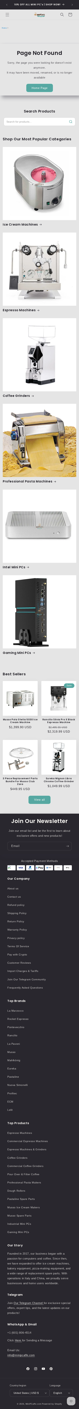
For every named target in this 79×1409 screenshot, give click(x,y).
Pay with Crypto (17, 954)
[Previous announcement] (7, 5)
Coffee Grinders (16, 396)
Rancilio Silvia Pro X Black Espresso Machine (58, 721)
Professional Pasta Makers (24, 1182)
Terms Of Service (18, 946)
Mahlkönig (13, 1060)
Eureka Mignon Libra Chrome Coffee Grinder (59, 780)
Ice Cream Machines (20, 224)
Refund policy (16, 904)
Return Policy (15, 921)
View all (39, 799)
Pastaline (13, 1076)
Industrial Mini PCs (19, 1223)
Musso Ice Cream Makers (23, 1207)
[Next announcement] (72, 5)
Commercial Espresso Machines (27, 1141)
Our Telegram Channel (29, 1303)
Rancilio (12, 1035)
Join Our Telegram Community (26, 979)
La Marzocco (15, 1010)
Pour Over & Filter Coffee (23, 1174)
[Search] (70, 121)
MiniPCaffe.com (33, 1404)
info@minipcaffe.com (21, 1355)
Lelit (10, 1109)
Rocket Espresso (18, 1018)
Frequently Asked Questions (25, 987)
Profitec (12, 1093)
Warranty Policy (17, 929)
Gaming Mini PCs (17, 653)
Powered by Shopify (52, 1404)
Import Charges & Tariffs (22, 971)
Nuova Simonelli (17, 1085)
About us (13, 888)
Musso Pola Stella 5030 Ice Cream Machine (20, 721)
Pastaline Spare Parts (21, 1198)
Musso (11, 1052)
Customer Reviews (19, 962)
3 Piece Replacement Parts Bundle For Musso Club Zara (20, 781)
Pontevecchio (15, 1027)
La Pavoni (13, 1043)
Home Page (40, 87)
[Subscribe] (67, 846)
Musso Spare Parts (19, 1215)
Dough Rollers (16, 1190)
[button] (7, 15)
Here (18, 1340)
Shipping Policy (17, 913)
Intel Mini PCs (14, 567)
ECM (10, 1101)
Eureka (11, 1068)
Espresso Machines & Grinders (26, 1149)
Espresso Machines (19, 310)
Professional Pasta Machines (27, 481)
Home (4, 28)
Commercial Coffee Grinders (25, 1166)
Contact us (14, 896)
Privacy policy (16, 938)
